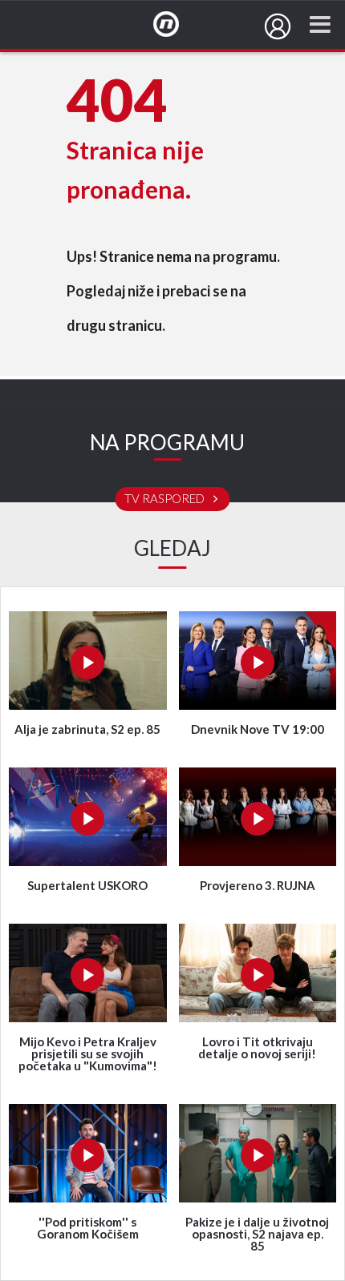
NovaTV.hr (176, 25)
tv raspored (165, 499)
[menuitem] (277, 26)
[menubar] (277, 26)
